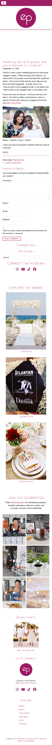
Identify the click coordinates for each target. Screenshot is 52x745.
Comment (7, 180)
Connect (23, 724)
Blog (21, 720)
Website (6, 219)
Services (23, 717)
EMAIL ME (20, 683)
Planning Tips (18, 160)
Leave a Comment (13, 163)
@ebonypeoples (18, 502)
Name (6, 203)
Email (6, 211)
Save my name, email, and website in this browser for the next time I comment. (25, 232)
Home (21, 706)
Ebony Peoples (26, 17)
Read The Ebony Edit (26, 650)
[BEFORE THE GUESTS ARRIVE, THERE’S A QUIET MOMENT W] (37, 592)
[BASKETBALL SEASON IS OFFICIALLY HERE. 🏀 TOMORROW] (14, 529)
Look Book (24, 713)
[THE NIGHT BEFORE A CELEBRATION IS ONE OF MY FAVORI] (37, 529)
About (22, 710)
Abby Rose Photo (13, 103)
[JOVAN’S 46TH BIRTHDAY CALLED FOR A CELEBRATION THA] (14, 561)
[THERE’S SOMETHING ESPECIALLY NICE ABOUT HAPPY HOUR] (14, 592)
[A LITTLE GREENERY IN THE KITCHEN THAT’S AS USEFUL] (37, 561)
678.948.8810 (30, 683)
